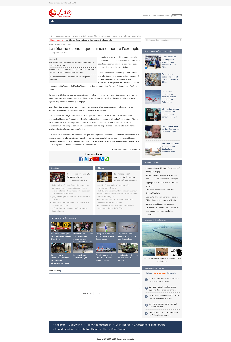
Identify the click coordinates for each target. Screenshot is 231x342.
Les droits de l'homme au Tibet (92, 329)
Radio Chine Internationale (98, 325)
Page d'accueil (54, 44)
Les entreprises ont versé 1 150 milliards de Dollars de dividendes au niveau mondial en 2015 (60, 260)
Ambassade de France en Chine (149, 325)
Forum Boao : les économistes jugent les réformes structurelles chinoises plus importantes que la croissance (73, 71)
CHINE (56, 25)
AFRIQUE (91, 25)
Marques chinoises (102, 36)
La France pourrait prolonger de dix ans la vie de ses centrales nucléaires (125, 177)
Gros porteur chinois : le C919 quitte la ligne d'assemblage (105, 236)
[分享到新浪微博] (91, 159)
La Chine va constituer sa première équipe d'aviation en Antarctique (169, 96)
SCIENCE (103, 25)
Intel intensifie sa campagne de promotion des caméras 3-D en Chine (169, 62)
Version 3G (146, 16)
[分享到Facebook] (81, 159)
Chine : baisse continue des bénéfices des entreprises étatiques (70, 78)
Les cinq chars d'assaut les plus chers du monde (128, 257)
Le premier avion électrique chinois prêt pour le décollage (127, 236)
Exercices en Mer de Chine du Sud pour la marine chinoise (104, 257)
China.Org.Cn (75, 325)
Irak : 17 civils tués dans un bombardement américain (117, 191)
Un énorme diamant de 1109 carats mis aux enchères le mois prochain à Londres (162, 211)
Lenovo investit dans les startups (160, 204)
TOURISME (167, 25)
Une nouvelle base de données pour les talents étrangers (170, 129)
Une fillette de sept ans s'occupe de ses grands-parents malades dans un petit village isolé (83, 239)
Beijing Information (64, 329)
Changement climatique (83, 36)
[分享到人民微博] (96, 159)
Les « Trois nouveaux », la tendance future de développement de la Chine (79, 177)
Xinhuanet (60, 325)
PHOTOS (57, 30)
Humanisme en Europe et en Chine (127, 36)
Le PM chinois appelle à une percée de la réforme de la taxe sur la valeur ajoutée (72, 64)
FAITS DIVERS (131, 25)
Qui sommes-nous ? (161, 16)
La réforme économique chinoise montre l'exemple (89, 40)
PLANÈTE (145, 25)
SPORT (156, 25)
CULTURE (116, 25)
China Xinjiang (118, 329)
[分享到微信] (107, 159)
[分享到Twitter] (86, 159)
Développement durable (61, 36)
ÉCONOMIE (68, 25)
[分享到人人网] (101, 159)
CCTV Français (123, 325)
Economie (67, 44)
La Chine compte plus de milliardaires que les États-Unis (61, 236)
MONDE (80, 25)
